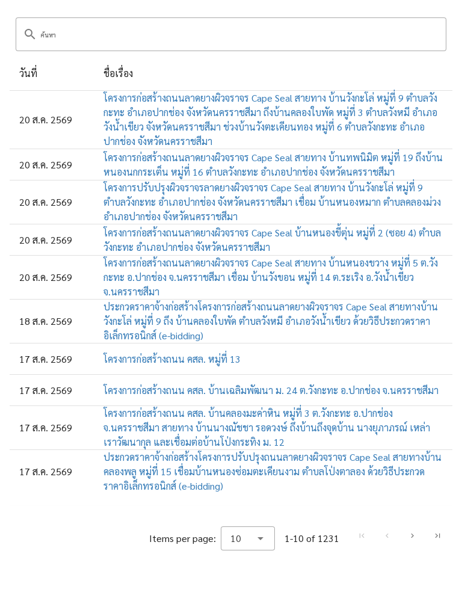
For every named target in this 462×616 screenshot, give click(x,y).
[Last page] (437, 535)
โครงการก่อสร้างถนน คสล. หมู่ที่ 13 (172, 359)
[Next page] (412, 535)
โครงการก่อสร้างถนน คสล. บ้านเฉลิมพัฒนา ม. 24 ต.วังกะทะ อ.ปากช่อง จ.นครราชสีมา (271, 390)
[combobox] (248, 538)
